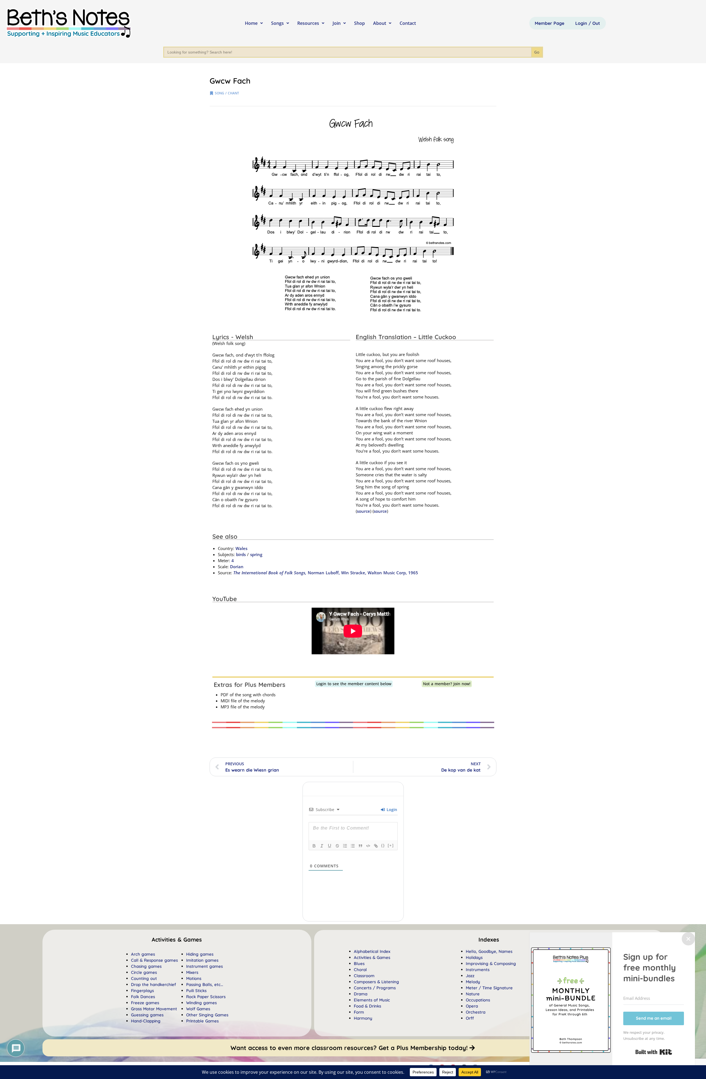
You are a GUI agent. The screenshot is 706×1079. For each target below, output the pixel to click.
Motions (193, 978)
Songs (277, 23)
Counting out (144, 978)
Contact (408, 23)
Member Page (549, 23)
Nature (473, 993)
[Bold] (314, 846)
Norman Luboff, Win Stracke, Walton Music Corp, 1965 (325, 572)
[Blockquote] (360, 846)
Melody (473, 981)
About (379, 23)
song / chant (227, 93)
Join (337, 23)
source (363, 511)
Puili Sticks (196, 990)
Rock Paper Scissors (206, 996)
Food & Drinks (367, 1006)
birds (241, 554)
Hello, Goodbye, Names (489, 951)
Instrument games (204, 966)
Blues (359, 963)
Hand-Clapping (146, 1021)
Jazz (470, 975)
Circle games (144, 972)
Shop (359, 23)
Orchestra (475, 1012)
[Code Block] (368, 846)
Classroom (364, 975)
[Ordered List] (345, 846)
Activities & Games (372, 957)
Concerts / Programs (375, 987)
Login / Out (587, 23)
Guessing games (147, 1014)
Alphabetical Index (372, 951)
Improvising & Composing (491, 963)
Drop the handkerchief (153, 984)
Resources (308, 23)
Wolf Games (198, 1008)
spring (256, 554)
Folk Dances (143, 996)
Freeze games (145, 1002)
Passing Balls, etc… (204, 984)
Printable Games (202, 1021)
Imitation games (202, 960)
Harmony (363, 1018)
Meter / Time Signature (489, 987)
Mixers (192, 972)
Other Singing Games (207, 1014)
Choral (360, 969)
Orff (470, 1018)
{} (383, 845)
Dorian (237, 566)
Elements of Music (372, 1000)
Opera (472, 1006)
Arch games (143, 954)
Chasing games (146, 966)
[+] (391, 845)
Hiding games (199, 954)
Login (391, 809)
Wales (241, 548)
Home (251, 23)
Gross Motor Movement (154, 1008)
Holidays (474, 957)
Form (359, 1012)
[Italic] (322, 846)
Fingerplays (142, 990)
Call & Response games (154, 960)
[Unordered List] (353, 846)
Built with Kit (653, 1052)
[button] (488, 939)
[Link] (376, 846)
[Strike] (337, 846)
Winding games (201, 1002)
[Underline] (329, 846)
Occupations (478, 1000)
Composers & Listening (376, 981)
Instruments (478, 969)
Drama (360, 993)
